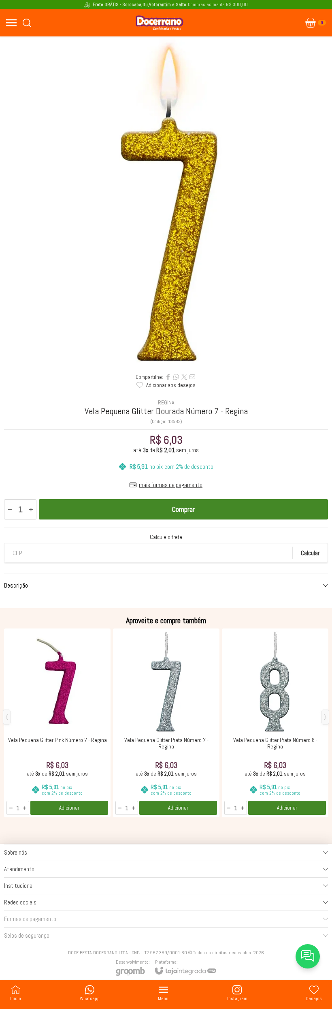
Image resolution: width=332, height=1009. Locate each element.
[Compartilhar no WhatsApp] (176, 377)
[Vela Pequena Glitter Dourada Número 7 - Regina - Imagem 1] (166, 202)
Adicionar (69, 807)
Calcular (310, 553)
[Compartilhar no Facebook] (168, 377)
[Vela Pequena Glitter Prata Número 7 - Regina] (166, 722)
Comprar (183, 509)
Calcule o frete (166, 537)
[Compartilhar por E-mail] (192, 377)
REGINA (166, 402)
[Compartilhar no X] (184, 377)
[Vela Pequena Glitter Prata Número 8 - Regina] (275, 722)
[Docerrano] (159, 23)
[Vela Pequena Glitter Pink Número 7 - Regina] (57, 722)
